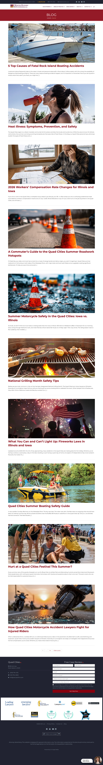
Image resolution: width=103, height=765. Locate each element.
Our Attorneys (47, 6)
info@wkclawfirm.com (64, 1)
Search (94, 7)
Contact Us (87, 6)
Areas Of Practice (58, 6)
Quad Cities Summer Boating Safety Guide (39, 506)
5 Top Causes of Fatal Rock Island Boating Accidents (46, 65)
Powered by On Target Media (51, 749)
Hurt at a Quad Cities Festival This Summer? (40, 566)
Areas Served (70, 6)
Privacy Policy (51, 724)
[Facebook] (77, 2)
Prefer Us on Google (51, 734)
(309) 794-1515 (42, 1)
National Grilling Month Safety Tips (33, 380)
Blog (65, 724)
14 (50, 650)
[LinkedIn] (84, 2)
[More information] (59, 734)
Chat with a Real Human (86, 760)
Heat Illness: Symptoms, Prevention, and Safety (42, 126)
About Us (79, 6)
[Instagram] (79, 2)
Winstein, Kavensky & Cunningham (19, 6)
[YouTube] (82, 2)
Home (49, 18)
